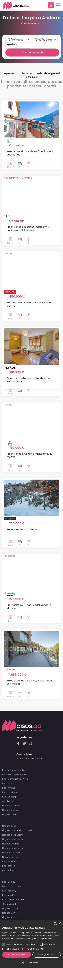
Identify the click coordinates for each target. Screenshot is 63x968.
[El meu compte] (51, 5)
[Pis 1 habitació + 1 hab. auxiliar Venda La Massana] (31, 573)
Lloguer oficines (10, 810)
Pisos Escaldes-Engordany (16, 774)
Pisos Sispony (9, 890)
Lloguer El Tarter (10, 908)
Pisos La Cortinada (12, 886)
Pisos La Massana (11, 792)
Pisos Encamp (9, 796)
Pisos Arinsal (8, 870)
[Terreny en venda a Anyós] (31, 498)
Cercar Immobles (33, 52)
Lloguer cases (9, 814)
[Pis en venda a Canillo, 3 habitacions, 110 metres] (31, 422)
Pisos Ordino (8, 787)
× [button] (59, 923)
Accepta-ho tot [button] (16, 954)
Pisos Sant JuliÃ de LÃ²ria (15, 779)
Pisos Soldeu (8, 881)
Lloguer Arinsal (9, 917)
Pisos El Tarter (9, 861)
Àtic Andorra (8, 801)
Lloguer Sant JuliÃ (11, 852)
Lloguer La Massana (12, 839)
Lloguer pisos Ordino (13, 834)
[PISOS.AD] (16, 5)
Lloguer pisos (9, 826)
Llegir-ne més (46, 938)
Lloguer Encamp (10, 843)
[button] (31, 962)
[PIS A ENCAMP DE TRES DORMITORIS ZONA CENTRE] (31, 271)
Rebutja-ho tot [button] (46, 954)
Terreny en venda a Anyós (22, 529)
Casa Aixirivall (9, 904)
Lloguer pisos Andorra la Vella (17, 830)
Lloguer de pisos (10, 805)
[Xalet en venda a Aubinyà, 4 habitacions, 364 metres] (31, 649)
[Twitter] (25, 744)
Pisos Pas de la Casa (13, 899)
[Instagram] (30, 744)
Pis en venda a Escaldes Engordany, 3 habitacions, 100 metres (28, 228)
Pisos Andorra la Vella (13, 770)
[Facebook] (19, 744)
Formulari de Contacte (31, 758)
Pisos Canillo (8, 783)
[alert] (31, 944)
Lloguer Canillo (10, 857)
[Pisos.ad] (22, 725)
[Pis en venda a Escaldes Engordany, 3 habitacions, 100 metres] (31, 195)
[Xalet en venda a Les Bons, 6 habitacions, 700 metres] (31, 119)
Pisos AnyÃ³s (8, 895)
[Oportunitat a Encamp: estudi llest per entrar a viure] (31, 346)
